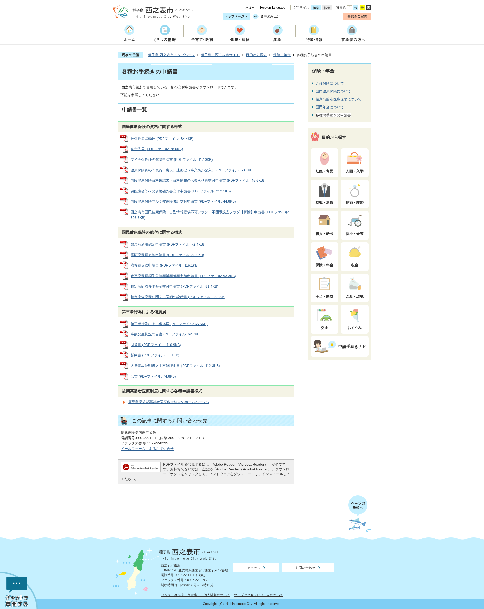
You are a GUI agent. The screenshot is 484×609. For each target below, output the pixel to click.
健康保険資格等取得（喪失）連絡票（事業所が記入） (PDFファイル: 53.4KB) (192, 170)
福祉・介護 (355, 234)
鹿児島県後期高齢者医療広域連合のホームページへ (168, 402)
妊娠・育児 (324, 171)
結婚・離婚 (355, 202)
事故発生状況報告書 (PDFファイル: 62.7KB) (166, 334)
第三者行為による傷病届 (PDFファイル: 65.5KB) (169, 324)
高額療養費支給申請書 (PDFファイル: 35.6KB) (167, 255)
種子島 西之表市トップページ (171, 55)
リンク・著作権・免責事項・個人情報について (195, 595)
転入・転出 (324, 234)
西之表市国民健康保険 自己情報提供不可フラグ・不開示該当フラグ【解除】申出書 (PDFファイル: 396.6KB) (210, 215)
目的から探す (256, 55)
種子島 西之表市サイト (220, 55)
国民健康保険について (333, 91)
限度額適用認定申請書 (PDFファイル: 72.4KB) (167, 244)
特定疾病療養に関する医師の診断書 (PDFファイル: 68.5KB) (178, 297)
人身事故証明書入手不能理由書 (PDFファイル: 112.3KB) (175, 366)
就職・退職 (324, 202)
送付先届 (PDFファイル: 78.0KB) (157, 149)
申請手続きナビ (352, 346)
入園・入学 (355, 171)
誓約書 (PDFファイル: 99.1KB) (155, 355)
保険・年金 (282, 55)
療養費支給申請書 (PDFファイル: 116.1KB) (165, 265)
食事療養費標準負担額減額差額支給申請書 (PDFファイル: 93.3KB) (183, 276)
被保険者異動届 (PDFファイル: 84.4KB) (162, 139)
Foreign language (272, 7)
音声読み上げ (270, 16)
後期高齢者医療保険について (338, 99)
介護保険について (330, 83)
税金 (354, 265)
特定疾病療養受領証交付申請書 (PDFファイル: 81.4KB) (174, 286)
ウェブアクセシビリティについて (258, 595)
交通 (324, 328)
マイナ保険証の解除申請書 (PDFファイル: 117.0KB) (172, 159)
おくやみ (355, 328)
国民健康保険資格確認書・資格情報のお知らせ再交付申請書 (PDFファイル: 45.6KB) (197, 180)
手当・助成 (324, 296)
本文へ (250, 7)
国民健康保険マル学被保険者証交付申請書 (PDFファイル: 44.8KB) (183, 201)
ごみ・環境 (355, 296)
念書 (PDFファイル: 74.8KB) (153, 376)
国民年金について (330, 107)
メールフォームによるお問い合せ (147, 449)
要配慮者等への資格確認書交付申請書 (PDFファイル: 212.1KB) (181, 191)
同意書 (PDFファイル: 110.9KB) (156, 345)
